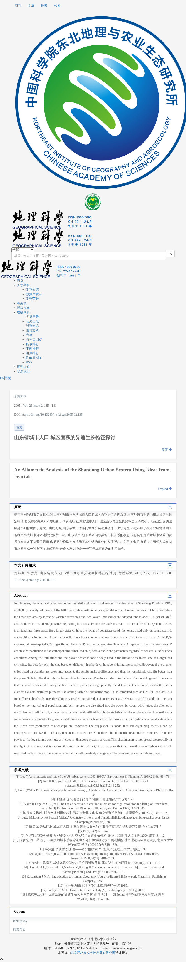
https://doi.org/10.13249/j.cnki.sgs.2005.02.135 (52, 414)
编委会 (22, 303)
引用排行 (32, 353)
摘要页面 (19, 929)
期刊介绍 (32, 289)
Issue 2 (37, 405)
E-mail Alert (34, 357)
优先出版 (32, 321)
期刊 (18, 5)
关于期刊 (23, 285)
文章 (31, 5)
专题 (29, 335)
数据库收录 (34, 294)
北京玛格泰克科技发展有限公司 (93, 953)
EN (2, 378)
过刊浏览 (32, 326)
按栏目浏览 (34, 339)
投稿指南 (23, 307)
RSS (29, 362)
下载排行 (32, 348)
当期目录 (32, 317)
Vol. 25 (27, 405)
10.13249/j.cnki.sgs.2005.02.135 (35, 580)
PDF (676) (20, 921)
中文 (8, 378)
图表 (44, 5)
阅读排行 (32, 344)
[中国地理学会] (93, 201)
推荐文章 (32, 330)
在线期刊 (23, 312)
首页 (20, 280)
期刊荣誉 (32, 298)
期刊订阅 (23, 366)
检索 (57, 5)
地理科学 (20, 396)
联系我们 (23, 371)
